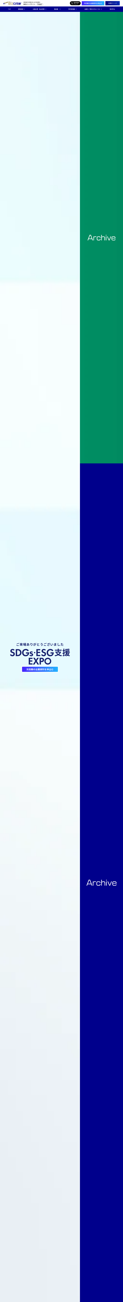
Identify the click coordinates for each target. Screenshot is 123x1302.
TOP (9, 9)
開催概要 (20, 9)
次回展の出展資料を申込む (93, 3)
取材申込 (112, 9)
